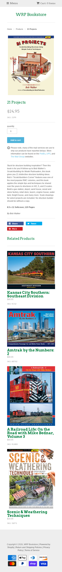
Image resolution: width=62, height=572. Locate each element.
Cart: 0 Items (47, 3)
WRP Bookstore (31, 14)
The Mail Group (18, 157)
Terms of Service (32, 550)
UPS (48, 154)
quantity (10, 126)
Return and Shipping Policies (29, 547)
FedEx (42, 154)
